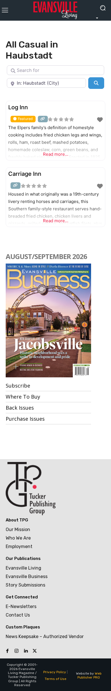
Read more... (55, 154)
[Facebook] (7, 651)
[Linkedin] (25, 651)
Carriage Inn (24, 173)
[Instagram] (16, 651)
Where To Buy (23, 396)
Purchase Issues (25, 418)
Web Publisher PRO (89, 675)
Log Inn (18, 107)
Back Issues (20, 407)
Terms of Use (55, 679)
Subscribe (18, 385)
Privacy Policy (54, 672)
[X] (34, 651)
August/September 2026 (46, 256)
